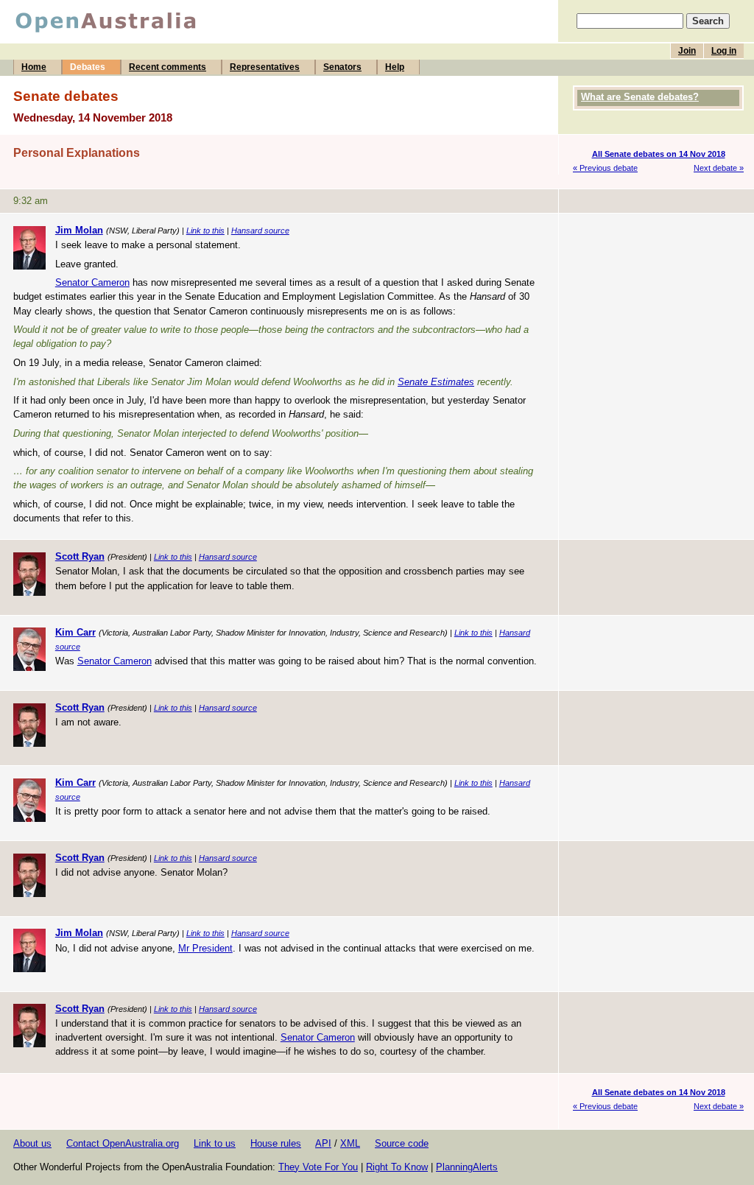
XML (350, 1143)
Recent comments (167, 67)
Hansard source (260, 230)
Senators (342, 67)
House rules (275, 1143)
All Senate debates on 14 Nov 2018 (658, 154)
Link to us (215, 1143)
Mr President (205, 948)
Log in (723, 51)
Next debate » (719, 167)
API (323, 1143)
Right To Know (397, 1166)
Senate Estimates (436, 381)
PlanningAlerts (467, 1166)
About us (32, 1143)
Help (394, 67)
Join (687, 51)
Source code (402, 1143)
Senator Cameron (92, 282)
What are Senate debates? (640, 96)
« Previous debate (605, 167)
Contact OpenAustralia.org (122, 1143)
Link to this (205, 230)
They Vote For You (318, 1166)
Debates (87, 67)
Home (33, 67)
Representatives (265, 67)
